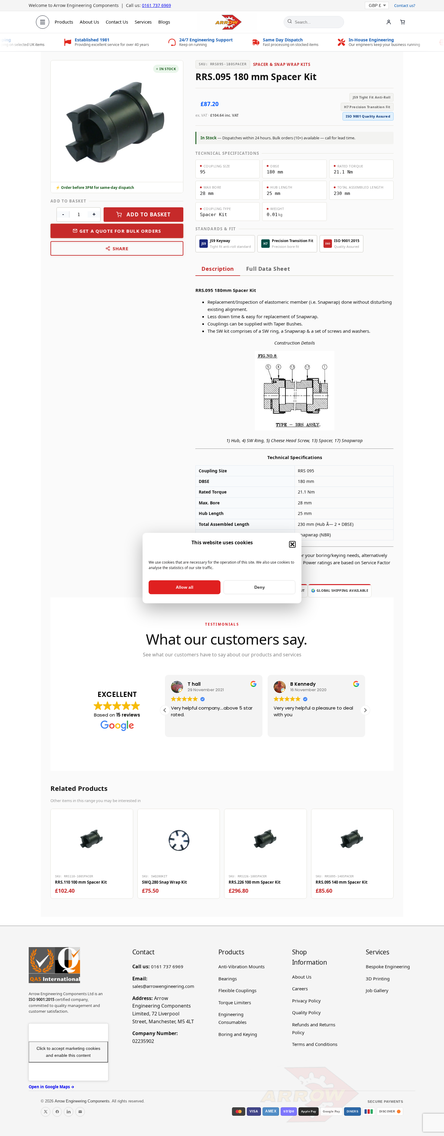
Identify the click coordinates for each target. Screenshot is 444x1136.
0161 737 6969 (156, 5)
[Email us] (80, 1112)
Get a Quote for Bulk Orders (120, 231)
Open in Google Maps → (51, 1086)
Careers (300, 989)
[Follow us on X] (45, 1112)
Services (143, 22)
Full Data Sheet (268, 268)
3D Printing (378, 979)
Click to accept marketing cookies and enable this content (68, 1052)
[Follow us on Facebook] (57, 1112)
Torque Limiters (234, 1002)
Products (64, 22)
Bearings (227, 979)
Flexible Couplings (237, 990)
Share (121, 248)
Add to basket (149, 214)
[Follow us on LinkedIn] (68, 1112)
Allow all (184, 587)
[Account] (388, 22)
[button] (292, 545)
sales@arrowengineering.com (163, 986)
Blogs (164, 22)
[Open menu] (42, 22)
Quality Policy (306, 1012)
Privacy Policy (306, 1001)
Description (217, 268)
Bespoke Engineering (388, 966)
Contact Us (117, 22)
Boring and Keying (237, 1034)
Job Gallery (377, 990)
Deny (259, 587)
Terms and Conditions (314, 1044)
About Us (89, 22)
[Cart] (402, 22)
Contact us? (404, 5)
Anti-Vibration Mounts (241, 966)
